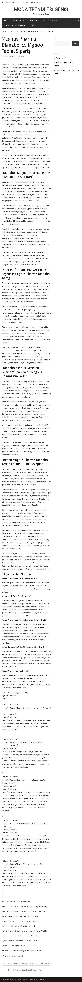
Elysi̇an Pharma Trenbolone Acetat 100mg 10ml (21, 936)
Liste (5, 20)
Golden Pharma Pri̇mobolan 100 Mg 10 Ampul (20, 921)
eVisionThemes (40, 980)
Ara (55, 39)
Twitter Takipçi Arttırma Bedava (43, 20)
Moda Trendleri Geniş (41, 9)
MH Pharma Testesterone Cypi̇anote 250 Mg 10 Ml (21, 950)
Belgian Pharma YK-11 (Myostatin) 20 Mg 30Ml (20, 916)
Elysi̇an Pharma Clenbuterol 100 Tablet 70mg (20, 941)
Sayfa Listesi (18, 20)
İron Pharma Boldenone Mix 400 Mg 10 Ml (18, 926)
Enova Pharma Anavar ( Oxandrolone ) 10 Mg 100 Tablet (24, 911)
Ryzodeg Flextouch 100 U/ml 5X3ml (16, 901)
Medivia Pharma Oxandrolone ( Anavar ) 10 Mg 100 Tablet (24, 931)
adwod (21, 56)
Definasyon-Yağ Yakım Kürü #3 (14, 945)
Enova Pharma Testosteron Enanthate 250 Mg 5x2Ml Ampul (25, 906)
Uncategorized (17, 956)
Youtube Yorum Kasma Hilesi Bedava (18, 25)
